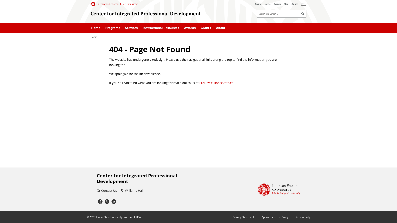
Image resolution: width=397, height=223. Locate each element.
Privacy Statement (243, 217)
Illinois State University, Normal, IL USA (118, 217)
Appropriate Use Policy (275, 217)
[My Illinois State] (303, 4)
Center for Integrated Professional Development (146, 13)
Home (94, 37)
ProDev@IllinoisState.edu (217, 83)
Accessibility (303, 217)
